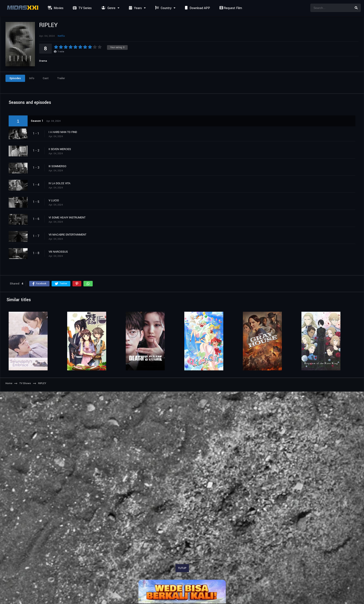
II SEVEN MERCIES (60, 149)
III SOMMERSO (57, 166)
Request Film (232, 8)
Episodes (15, 78)
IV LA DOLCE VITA (59, 183)
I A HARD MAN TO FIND (63, 132)
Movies (58, 8)
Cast (46, 78)
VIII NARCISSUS (58, 252)
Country (165, 8)
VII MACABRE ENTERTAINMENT (67, 235)
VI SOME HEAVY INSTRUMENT (67, 217)
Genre (111, 8)
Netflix (61, 36)
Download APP (199, 8)
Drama (43, 61)
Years (137, 8)
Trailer (61, 78)
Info (31, 78)
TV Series (85, 8)
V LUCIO (54, 200)
